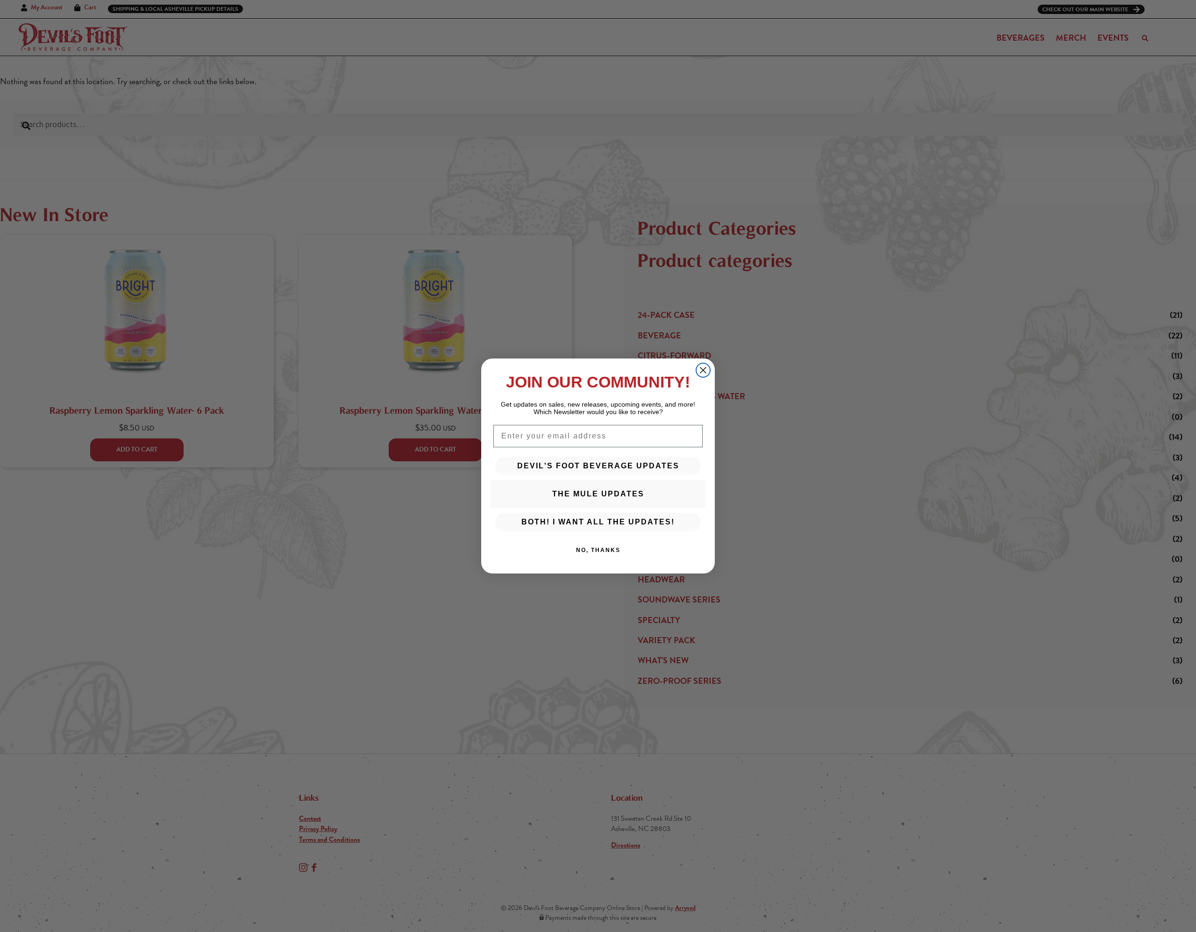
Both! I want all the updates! (598, 522)
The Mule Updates (598, 494)
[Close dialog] (703, 370)
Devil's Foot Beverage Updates (598, 466)
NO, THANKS (598, 550)
